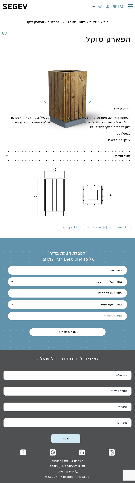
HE (93, 6)
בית (106, 22)
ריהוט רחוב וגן (76, 22)
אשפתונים (55, 22)
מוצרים (94, 22)
